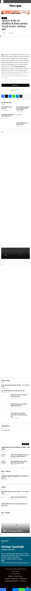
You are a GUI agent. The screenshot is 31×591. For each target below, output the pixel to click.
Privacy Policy (19, 576)
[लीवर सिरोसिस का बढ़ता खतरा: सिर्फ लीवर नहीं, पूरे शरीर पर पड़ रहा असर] (5, 463)
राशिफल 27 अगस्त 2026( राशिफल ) (12, 531)
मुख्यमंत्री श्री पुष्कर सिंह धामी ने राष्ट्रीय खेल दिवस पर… (19, 404)
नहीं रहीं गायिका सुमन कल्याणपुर (6, 107)
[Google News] (15, 90)
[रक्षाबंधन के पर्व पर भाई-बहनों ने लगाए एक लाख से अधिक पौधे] (5, 398)
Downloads (22, 578)
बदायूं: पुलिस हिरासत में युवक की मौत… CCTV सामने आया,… (15, 492)
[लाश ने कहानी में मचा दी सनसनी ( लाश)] (23, 118)
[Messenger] (10, 96)
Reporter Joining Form (11, 578)
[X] (6, 96)
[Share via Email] (20, 96)
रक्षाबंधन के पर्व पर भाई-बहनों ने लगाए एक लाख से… (19, 395)
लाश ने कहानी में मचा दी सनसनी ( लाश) (22, 123)
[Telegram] (17, 96)
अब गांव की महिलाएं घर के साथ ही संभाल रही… (13, 391)
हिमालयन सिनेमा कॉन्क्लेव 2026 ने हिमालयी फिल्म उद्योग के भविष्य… (22, 108)
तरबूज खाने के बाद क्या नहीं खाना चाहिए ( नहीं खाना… (15, 448)
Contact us (23, 581)
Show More (15, 85)
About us (11, 576)
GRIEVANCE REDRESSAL (12, 581)
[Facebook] (2, 96)
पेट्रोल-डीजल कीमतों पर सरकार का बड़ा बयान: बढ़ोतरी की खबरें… (20, 455)
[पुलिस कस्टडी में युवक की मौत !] (5, 499)
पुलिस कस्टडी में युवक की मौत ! (19, 497)
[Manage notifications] (27, 588)
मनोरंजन (4, 18)
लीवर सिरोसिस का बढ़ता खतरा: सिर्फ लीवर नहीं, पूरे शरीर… (19, 462)
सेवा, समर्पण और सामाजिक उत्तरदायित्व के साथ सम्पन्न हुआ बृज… (19, 415)
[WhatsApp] (13, 96)
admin (4, 33)
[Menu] (29, 6)
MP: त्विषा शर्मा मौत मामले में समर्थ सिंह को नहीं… (7, 115)
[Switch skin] (2, 6)
